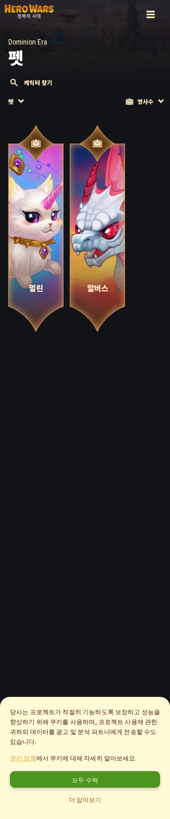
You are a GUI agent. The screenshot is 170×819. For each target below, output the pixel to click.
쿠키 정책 (23, 757)
